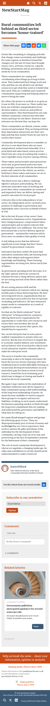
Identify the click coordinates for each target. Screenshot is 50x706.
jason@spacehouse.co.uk (12, 676)
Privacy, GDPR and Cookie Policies (33, 701)
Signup (12, 510)
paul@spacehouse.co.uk (33, 671)
